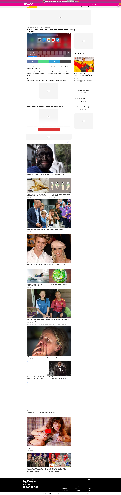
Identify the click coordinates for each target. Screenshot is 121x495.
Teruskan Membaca (48, 129)
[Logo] (28, 4)
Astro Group (94, 493)
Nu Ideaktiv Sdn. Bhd (84, 493)
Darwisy (81, 109)
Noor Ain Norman (31, 31)
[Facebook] (81, 7)
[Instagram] (83, 7)
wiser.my (32, 78)
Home (28, 27)
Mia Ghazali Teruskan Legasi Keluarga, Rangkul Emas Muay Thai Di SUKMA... (83, 75)
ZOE (74, 78)
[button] (92, 4)
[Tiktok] (85, 7)
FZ (81, 92)
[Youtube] (87, 7)
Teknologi (32, 27)
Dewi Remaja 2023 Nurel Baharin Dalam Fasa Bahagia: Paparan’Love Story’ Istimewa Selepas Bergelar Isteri (84, 98)
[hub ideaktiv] (95, 3)
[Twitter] (84, 7)
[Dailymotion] (88, 7)
